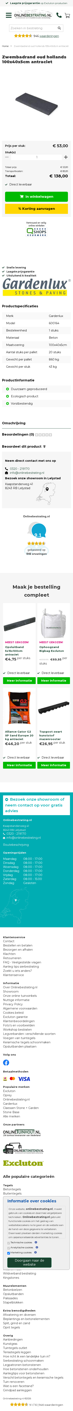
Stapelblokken (13, 1302)
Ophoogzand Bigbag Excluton (51, 648)
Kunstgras (10, 1344)
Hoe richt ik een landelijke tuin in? (26, 1356)
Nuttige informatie (16, 1000)
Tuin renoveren (13, 1382)
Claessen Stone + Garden (21, 1108)
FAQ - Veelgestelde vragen (22, 962)
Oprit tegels (11, 1327)
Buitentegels (12, 1193)
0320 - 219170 (20, 469)
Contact (8, 941)
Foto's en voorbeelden (19, 1025)
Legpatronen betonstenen (22, 1365)
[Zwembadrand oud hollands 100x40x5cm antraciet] (36, 103)
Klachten (9, 954)
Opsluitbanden (13, 1294)
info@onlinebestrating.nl (27, 473)
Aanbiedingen (13, 1339)
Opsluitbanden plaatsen (19, 1046)
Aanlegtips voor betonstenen (23, 1373)
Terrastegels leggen (17, 1352)
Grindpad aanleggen (17, 1390)
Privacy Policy (13, 1004)
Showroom (11, 991)
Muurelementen (14, 1285)
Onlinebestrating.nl (16, 1099)
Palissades (10, 1298)
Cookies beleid (13, 1013)
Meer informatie (19, 680)
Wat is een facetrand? (18, 1386)
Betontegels (12, 1189)
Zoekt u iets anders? (17, 971)
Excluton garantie (15, 1017)
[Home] (33, 14)
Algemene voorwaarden (20, 1008)
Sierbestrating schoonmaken (23, 1360)
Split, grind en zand (16, 1323)
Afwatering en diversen (19, 1315)
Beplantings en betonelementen (26, 1319)
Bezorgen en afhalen (18, 949)
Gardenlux (10, 1104)
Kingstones (11, 1278)
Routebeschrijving (16, 845)
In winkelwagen (39, 197)
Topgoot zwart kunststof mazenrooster (50, 735)
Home (5, 46)
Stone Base (11, 1112)
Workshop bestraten (17, 1029)
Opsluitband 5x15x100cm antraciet (14, 650)
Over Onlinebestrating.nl (20, 987)
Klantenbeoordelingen (19, 1021)
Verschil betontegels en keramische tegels (33, 1377)
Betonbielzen (12, 1290)
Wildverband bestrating (19, 1273)
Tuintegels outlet (15, 1348)
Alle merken (11, 1116)
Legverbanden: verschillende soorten (29, 1034)
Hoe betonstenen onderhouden (25, 1369)
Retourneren (12, 958)
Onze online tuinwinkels (20, 996)
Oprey (7, 1095)
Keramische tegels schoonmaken (26, 1042)
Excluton (9, 1091)
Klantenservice (13, 975)
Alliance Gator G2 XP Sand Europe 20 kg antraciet (19, 735)
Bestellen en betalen (17, 945)
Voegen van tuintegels (19, 1038)
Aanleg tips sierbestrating (21, 966)
